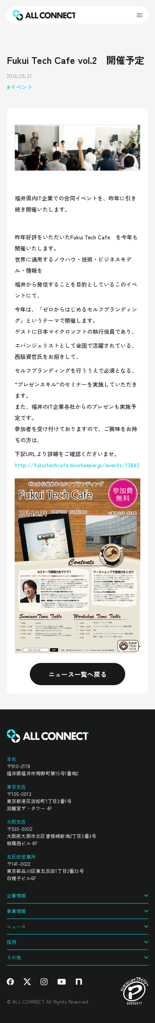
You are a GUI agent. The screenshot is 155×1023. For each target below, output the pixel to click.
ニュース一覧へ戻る (77, 674)
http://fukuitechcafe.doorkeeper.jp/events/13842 (77, 465)
